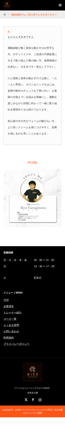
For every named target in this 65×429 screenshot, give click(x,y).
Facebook (32, 399)
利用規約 (8, 337)
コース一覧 (9, 318)
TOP (6, 300)
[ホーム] (4, 13)
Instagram (39, 399)
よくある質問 (11, 325)
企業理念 (8, 306)
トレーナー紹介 (12, 312)
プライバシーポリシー (16, 343)
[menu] (60, 5)
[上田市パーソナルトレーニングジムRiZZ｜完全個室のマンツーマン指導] (32, 380)
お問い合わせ (11, 331)
